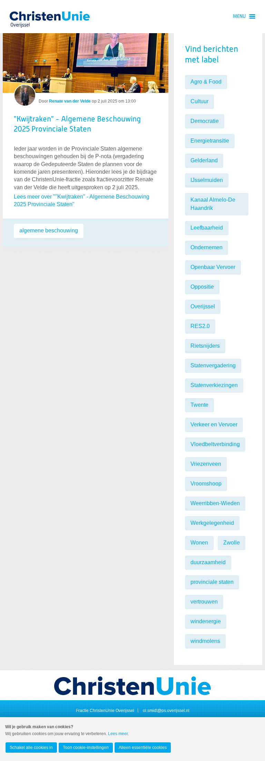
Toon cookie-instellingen (86, 747)
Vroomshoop (206, 484)
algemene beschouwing (48, 230)
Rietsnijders (205, 346)
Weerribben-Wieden (215, 503)
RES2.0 (200, 326)
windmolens (205, 641)
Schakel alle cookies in (31, 747)
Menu (239, 16)
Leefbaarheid (206, 228)
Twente (199, 405)
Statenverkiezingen (214, 385)
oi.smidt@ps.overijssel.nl (166, 710)
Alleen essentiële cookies (143, 747)
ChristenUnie (20, 16)
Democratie (204, 121)
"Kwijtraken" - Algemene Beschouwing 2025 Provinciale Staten (77, 124)
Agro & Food (206, 82)
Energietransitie (209, 141)
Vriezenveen (205, 464)
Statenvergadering (213, 365)
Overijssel (202, 306)
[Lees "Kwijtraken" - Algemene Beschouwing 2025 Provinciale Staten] (85, 63)
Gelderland (204, 160)
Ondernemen (206, 247)
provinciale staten (212, 582)
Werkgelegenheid (212, 523)
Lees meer (118, 733)
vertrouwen (204, 602)
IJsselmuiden (206, 180)
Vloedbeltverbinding (215, 444)
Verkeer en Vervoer (213, 424)
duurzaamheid (208, 562)
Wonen (199, 543)
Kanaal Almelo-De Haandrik (212, 204)
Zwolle (231, 543)
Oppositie (202, 287)
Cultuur (199, 101)
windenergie (205, 621)
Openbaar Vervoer (212, 267)
